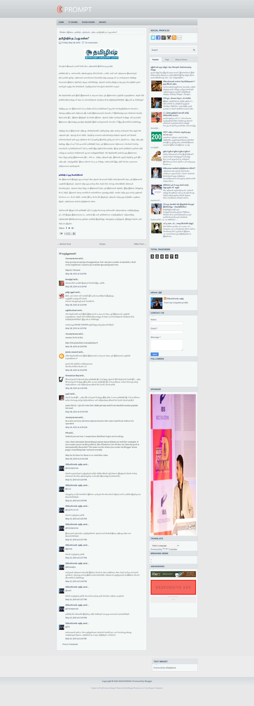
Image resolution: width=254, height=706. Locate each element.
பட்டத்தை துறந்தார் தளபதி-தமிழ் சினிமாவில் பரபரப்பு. (176, 114)
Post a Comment (70, 644)
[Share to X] (71, 233)
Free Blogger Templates (154, 688)
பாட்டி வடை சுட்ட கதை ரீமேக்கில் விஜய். (178, 223)
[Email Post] (61, 233)
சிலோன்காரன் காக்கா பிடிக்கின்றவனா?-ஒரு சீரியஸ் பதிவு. (179, 82)
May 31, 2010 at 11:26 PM (76, 518)
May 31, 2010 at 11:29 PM (76, 581)
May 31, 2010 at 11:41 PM (76, 638)
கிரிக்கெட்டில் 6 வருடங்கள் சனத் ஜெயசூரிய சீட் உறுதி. (176, 186)
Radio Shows (88, 22)
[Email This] (65, 233)
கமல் (69, 488)
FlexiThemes (104, 688)
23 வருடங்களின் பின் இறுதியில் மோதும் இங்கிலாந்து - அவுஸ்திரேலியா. (178, 205)
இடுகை (70, 32)
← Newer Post (64, 244)
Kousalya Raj (72, 375)
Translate (172, 549)
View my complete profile (176, 302)
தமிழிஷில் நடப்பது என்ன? (74, 38)
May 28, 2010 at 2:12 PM (75, 273)
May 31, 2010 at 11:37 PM (76, 599)
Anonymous (72, 468)
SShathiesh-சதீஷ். (74, 464)
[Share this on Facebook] (66, 228)
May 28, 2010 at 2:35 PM (76, 346)
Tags (167, 60)
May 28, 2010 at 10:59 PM (76, 411)
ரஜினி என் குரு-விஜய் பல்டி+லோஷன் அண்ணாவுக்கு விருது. (171, 68)
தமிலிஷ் (78, 32)
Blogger (148, 681)
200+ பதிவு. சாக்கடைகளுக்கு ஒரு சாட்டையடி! (176, 133)
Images (102, 22)
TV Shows (73, 22)
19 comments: (91, 42)
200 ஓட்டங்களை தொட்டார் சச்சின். (177, 98)
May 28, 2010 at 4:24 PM (76, 370)
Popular (155, 60)
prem (69, 548)
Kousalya (71, 567)
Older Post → (140, 244)
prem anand (71, 352)
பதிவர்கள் (86, 32)
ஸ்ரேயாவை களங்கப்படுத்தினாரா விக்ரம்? (179, 168)
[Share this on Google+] (73, 228)
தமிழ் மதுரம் (70, 292)
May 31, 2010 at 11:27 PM (76, 539)
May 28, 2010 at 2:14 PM (76, 286)
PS (68, 626)
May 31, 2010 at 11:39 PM (76, 617)
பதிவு (93, 32)
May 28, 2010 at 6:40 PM (76, 388)
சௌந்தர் (69, 279)
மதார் (67, 393)
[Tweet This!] (69, 228)
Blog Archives (181, 60)
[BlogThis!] (68, 233)
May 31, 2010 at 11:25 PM (76, 500)
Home (61, 22)
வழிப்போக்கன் (71, 310)
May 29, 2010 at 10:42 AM (76, 458)
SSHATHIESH (125, 681)
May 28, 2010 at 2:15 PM (75, 328)
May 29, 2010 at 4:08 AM (76, 427)
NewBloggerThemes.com (134, 688)
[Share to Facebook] (74, 233)
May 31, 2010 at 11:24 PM (76, 479)
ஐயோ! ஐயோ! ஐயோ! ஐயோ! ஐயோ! (176, 151)
